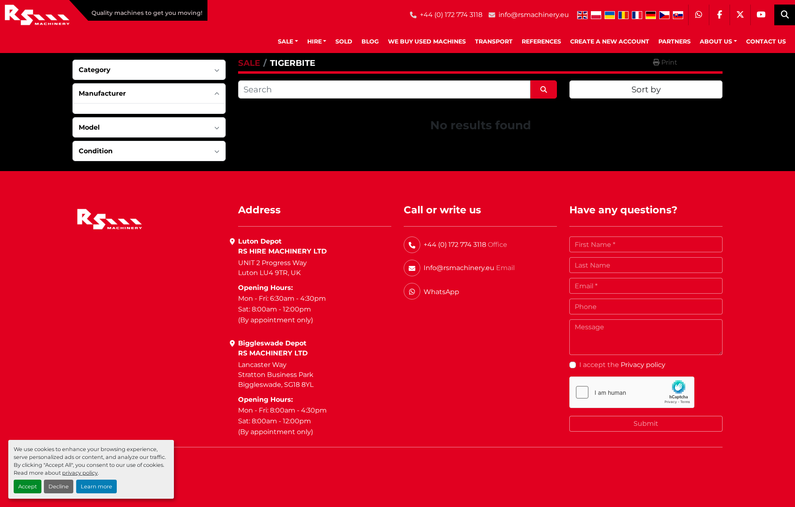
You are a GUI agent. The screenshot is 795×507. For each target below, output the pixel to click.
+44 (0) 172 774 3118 (451, 15)
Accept (27, 486)
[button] (288, 41)
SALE (285, 41)
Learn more (96, 486)
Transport (494, 41)
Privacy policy (643, 365)
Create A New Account (609, 41)
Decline (58, 486)
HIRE (314, 41)
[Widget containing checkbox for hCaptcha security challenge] (631, 392)
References (541, 41)
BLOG (370, 41)
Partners (674, 41)
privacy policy (80, 473)
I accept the (622, 365)
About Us (716, 41)
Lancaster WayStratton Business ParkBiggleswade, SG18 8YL (275, 375)
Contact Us (766, 41)
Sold (343, 41)
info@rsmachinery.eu (534, 15)
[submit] (543, 89)
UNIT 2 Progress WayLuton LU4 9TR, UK (272, 268)
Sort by (646, 89)
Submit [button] (646, 423)
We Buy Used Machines (427, 41)
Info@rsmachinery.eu (459, 268)
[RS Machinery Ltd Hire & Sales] (109, 218)
